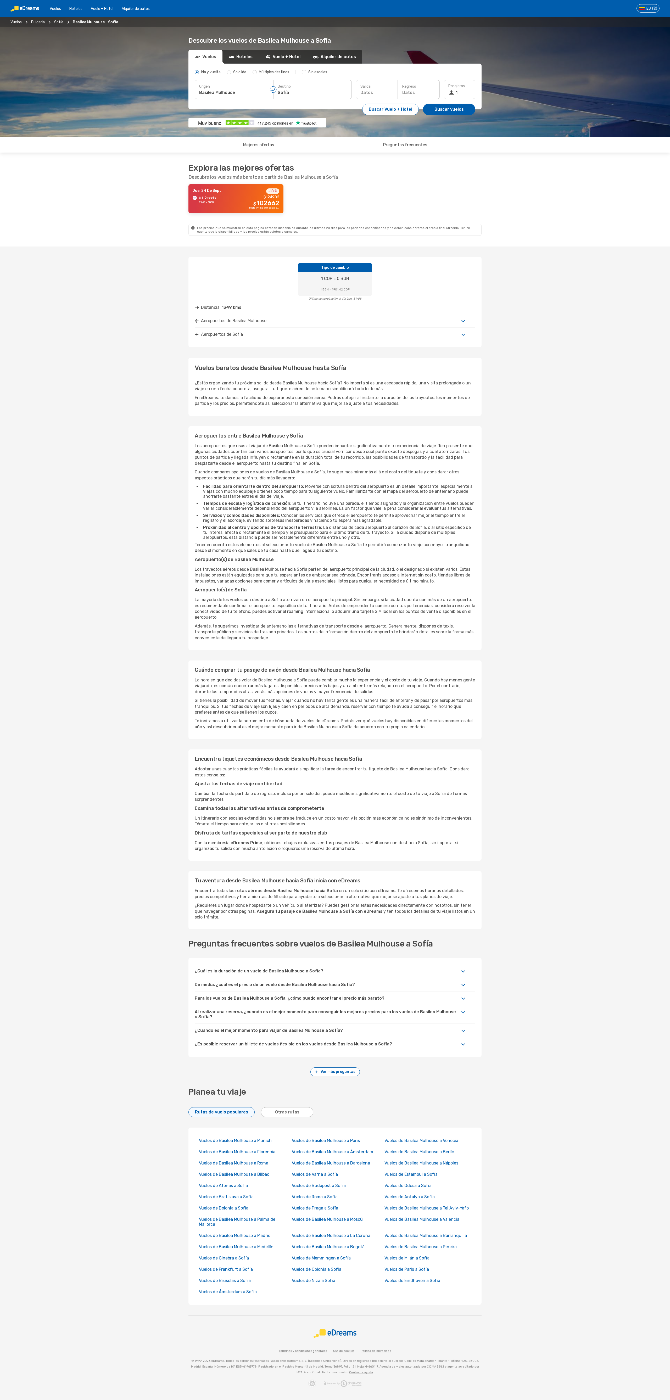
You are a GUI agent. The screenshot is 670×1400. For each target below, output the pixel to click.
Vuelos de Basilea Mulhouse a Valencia (421, 1219)
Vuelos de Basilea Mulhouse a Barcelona (331, 1163)
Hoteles (75, 9)
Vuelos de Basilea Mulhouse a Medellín (236, 1246)
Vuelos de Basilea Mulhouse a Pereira (420, 1246)
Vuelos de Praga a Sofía (315, 1208)
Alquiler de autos (136, 9)
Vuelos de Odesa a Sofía (408, 1185)
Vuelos (55, 9)
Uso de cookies (343, 1351)
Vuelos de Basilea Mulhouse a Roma (233, 1163)
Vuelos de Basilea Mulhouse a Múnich (235, 1140)
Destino (284, 86)
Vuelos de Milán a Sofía (406, 1258)
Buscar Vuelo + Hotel (390, 109)
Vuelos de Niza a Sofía (313, 1280)
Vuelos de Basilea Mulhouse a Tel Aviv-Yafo (426, 1208)
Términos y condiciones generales (303, 1351)
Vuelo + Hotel (102, 9)
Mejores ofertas (258, 144)
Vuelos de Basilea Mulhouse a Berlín (419, 1151)
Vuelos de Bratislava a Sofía (226, 1196)
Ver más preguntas (338, 1071)
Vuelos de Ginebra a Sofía (224, 1258)
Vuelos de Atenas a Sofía (223, 1185)
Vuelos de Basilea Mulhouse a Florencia (237, 1151)
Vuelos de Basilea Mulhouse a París (326, 1140)
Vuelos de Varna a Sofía (315, 1174)
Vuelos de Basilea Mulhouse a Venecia (421, 1140)
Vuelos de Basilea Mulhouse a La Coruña (331, 1235)
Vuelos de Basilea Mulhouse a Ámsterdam (332, 1151)
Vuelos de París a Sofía (406, 1269)
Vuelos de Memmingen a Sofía (321, 1258)
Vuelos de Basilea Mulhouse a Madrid (235, 1235)
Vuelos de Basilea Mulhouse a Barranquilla (425, 1235)
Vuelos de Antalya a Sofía (409, 1196)
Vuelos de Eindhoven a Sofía (412, 1280)
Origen (204, 86)
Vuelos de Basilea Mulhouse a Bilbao (234, 1174)
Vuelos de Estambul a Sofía (411, 1174)
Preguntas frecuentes (405, 144)
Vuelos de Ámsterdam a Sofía (228, 1291)
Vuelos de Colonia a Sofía (316, 1269)
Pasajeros (456, 86)
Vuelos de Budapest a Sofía (319, 1185)
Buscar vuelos (449, 109)
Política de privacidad (376, 1351)
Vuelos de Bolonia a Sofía (223, 1208)
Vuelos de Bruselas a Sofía (225, 1280)
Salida (365, 86)
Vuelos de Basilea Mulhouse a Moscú (327, 1219)
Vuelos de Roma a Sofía (315, 1196)
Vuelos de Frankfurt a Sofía (226, 1269)
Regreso (409, 86)
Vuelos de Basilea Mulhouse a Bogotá (328, 1246)
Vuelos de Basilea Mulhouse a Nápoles (421, 1163)
